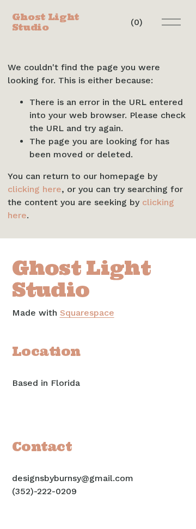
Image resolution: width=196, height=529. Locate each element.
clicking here (35, 189)
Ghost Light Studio (45, 22)
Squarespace (87, 312)
